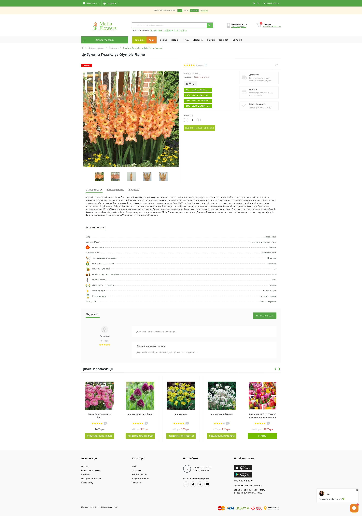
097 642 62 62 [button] (242, 480)
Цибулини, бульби (96, 48)
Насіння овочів (139, 474)
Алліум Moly (180, 414)
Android (194, 10)
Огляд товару (94, 189)
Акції (151, 39)
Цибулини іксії (171, 30)
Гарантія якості (257, 104)
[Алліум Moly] (181, 395)
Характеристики (115, 189)
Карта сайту (87, 482)
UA (254, 3)
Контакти (237, 39)
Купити (262, 436)
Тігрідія (183, 30)
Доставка (198, 39)
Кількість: (188, 115)
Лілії (134, 466)
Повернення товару (91, 478)
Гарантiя (223, 39)
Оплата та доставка (90, 470)
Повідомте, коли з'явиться (199, 128)
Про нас (163, 39)
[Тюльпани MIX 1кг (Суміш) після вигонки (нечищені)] (262, 395)
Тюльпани (137, 482)
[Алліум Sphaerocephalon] (140, 395)
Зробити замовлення (272, 26)
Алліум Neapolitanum (222, 414)
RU (258, 3)
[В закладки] (114, 379)
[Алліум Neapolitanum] (222, 395)
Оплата (253, 89)
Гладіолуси (113, 48)
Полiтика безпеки (109, 507)
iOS (179, 10)
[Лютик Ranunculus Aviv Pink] (99, 395)
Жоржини (137, 470)
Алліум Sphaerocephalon (140, 414)
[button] (91, 3)
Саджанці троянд (140, 478)
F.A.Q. (186, 39)
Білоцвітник (156, 30)
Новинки (139, 39)
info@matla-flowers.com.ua (248, 485)
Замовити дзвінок (238, 26)
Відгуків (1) (134, 189)
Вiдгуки (211, 39)
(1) (206, 65)
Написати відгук (265, 315)
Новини (175, 39)
